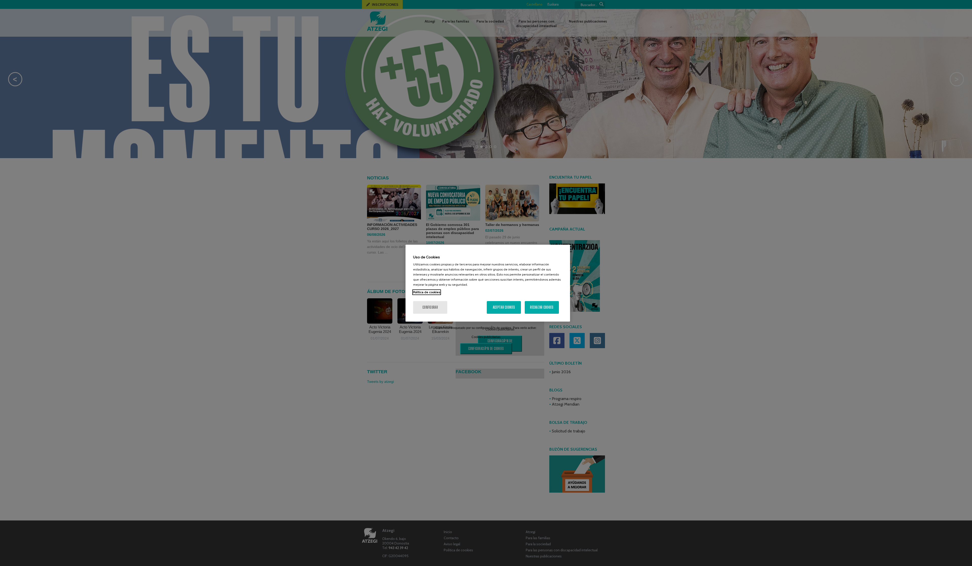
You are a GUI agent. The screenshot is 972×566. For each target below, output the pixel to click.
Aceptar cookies (504, 307)
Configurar (430, 307)
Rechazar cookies (541, 307)
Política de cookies (426, 292)
